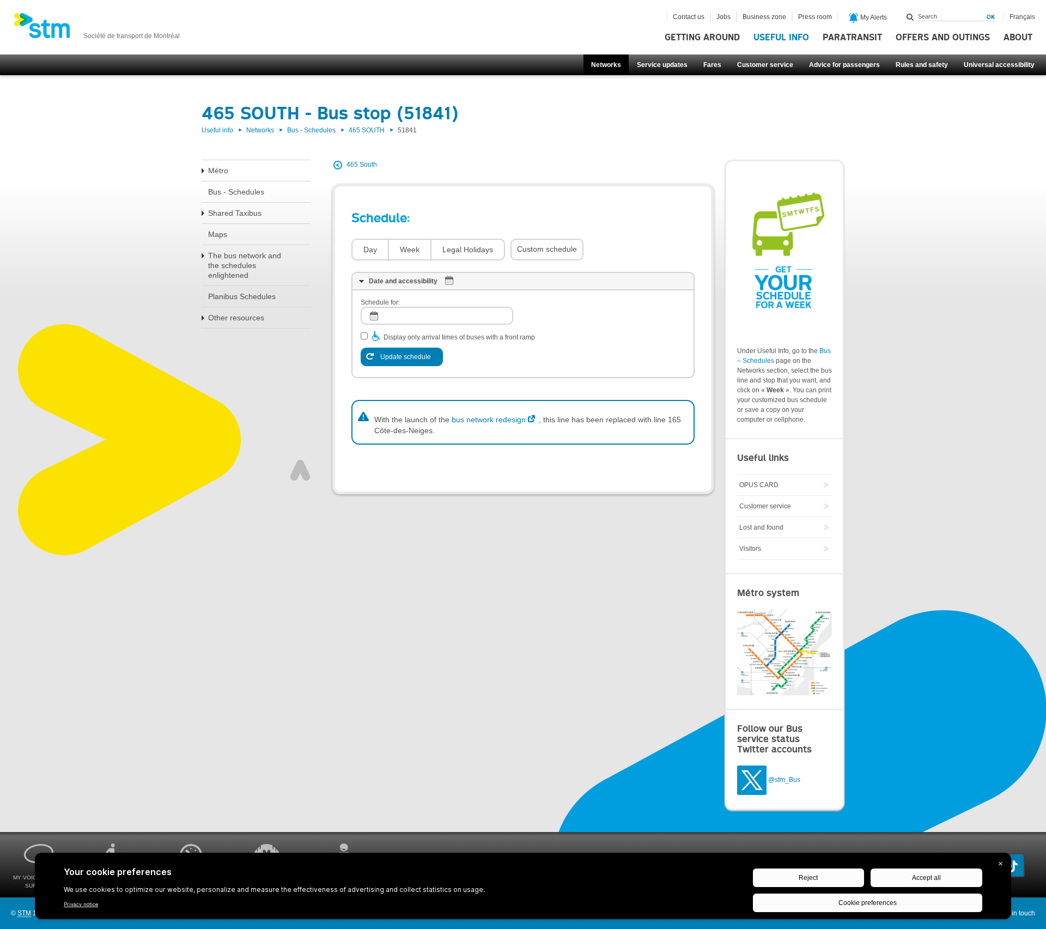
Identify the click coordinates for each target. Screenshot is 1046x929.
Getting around (702, 37)
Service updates (662, 65)
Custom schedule (547, 249)
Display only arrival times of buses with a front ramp (459, 337)
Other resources (236, 317)
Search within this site (910, 16)
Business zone (764, 17)
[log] (437, 316)
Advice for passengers (844, 65)
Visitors (750, 548)
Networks (606, 65)
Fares (712, 65)
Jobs (723, 17)
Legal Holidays (467, 249)
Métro (218, 170)
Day (370, 249)
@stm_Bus (784, 780)
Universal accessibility (999, 65)
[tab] (523, 281)
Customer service (765, 65)
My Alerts (873, 17)
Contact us (688, 17)
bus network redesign (489, 419)
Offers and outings (943, 37)
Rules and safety (922, 65)
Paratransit (852, 37)
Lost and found (761, 527)
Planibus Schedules (242, 296)
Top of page (300, 470)
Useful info (781, 37)
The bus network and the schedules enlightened (244, 265)
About (1018, 37)
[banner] (97, 29)
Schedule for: (380, 302)
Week (409, 249)
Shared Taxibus (235, 213)
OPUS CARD (759, 485)
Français (1022, 17)
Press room (815, 17)
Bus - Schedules (311, 130)
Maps (217, 234)
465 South (361, 164)
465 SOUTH (367, 130)
